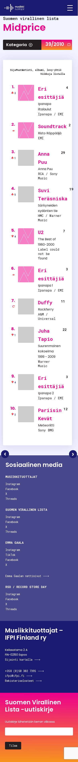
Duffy (45, 302)
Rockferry (46, 309)
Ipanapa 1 (45, 285)
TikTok (10, 555)
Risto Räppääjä (49, 133)
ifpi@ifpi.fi (14, 676)
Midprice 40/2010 (73, 454)
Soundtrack (52, 126)
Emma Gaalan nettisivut (23, 576)
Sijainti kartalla (18, 659)
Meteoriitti (46, 425)
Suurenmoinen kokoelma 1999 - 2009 (49, 351)
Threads (11, 499)
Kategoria (16, 44)
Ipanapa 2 (46, 393)
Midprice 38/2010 (5, 454)
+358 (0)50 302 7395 (20, 671)
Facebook (11, 489)
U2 (41, 232)
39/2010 (54, 44)
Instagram (12, 484)
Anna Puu (45, 169)
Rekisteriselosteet (19, 681)
